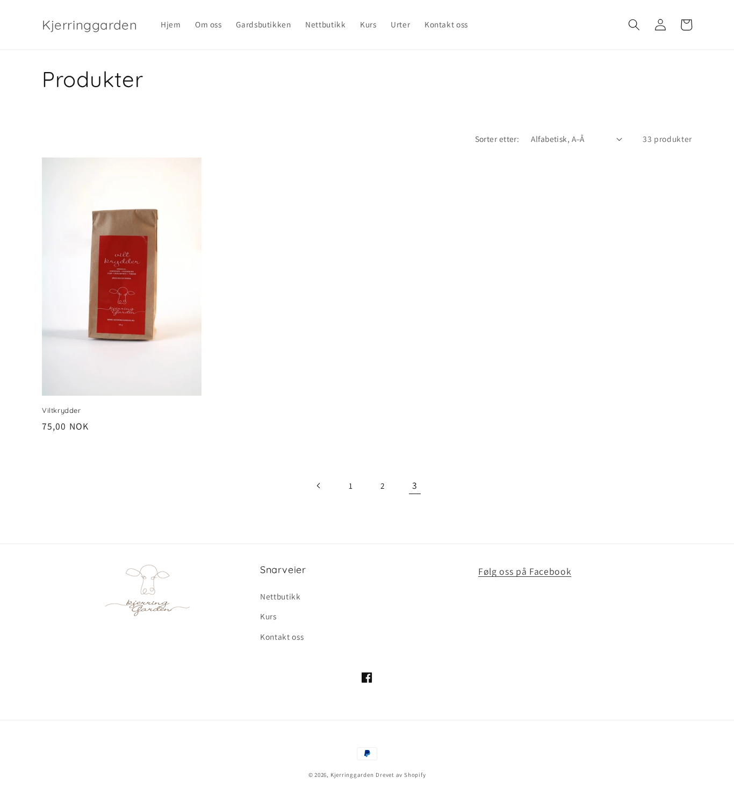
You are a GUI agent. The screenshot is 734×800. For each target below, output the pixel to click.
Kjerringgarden (352, 774)
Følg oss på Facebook (524, 571)
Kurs (268, 616)
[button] (634, 25)
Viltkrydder (61, 410)
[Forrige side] (319, 485)
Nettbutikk (280, 596)
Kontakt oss (282, 636)
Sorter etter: (497, 138)
